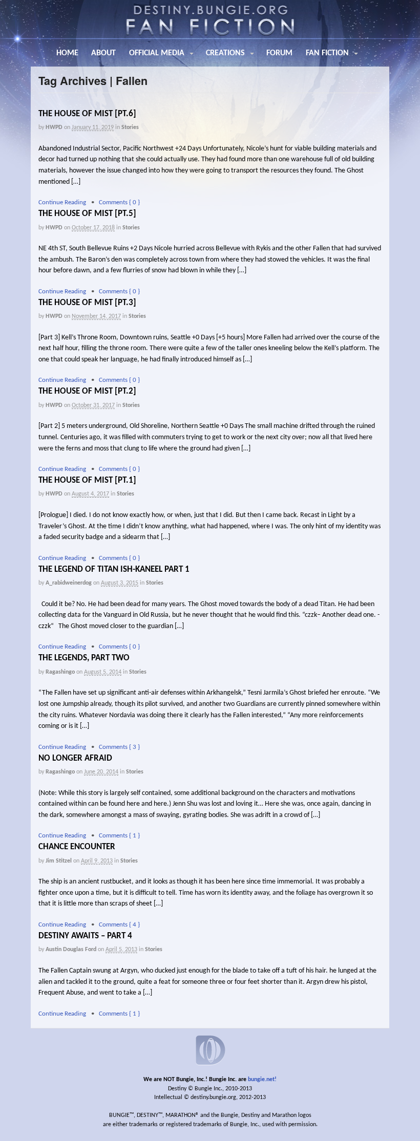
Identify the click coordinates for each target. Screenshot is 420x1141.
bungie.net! (262, 1080)
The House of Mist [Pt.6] (87, 114)
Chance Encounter (76, 847)
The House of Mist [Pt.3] (87, 302)
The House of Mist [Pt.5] (87, 213)
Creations (225, 53)
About (103, 53)
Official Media (156, 53)
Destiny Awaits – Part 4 (85, 936)
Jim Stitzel (59, 861)
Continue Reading (62, 202)
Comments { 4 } (119, 924)
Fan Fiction (327, 53)
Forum (279, 53)
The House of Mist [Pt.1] (87, 480)
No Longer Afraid (75, 758)
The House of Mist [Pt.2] (87, 391)
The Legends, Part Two (84, 658)
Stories (130, 127)
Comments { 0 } (119, 202)
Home (67, 53)
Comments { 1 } (119, 835)
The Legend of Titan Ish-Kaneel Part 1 (114, 569)
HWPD (54, 127)
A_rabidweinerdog (69, 583)
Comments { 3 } (119, 747)
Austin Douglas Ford (71, 949)
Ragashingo (60, 672)
